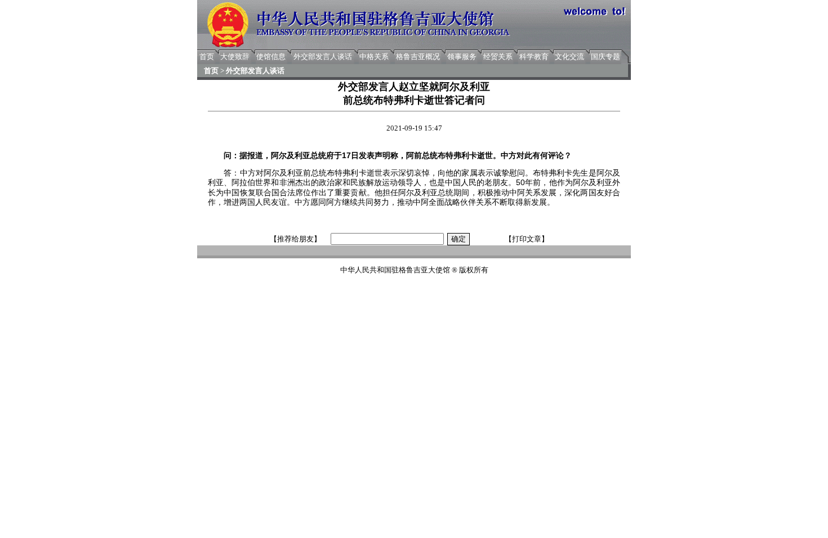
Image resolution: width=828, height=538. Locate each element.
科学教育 (534, 56)
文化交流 (569, 56)
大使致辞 (235, 56)
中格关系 (374, 56)
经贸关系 (498, 56)
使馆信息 (271, 56)
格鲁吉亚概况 (418, 56)
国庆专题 (605, 56)
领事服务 (462, 56)
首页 (206, 56)
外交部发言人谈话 (322, 56)
